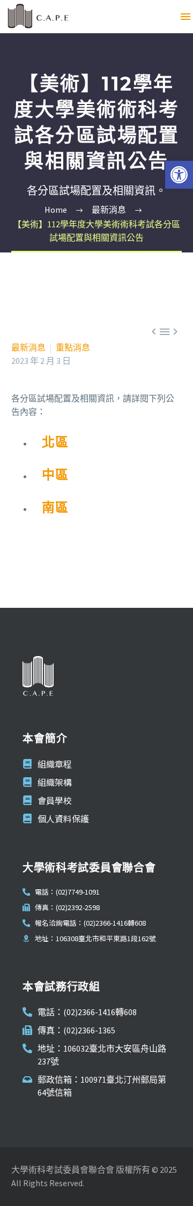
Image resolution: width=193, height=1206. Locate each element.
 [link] (175, 331)
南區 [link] (55, 507)
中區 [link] (55, 474)
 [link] (153, 331)
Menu (185, 17)
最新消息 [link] (28, 347)
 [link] (164, 331)
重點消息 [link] (73, 347)
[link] (179, 175)
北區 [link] (55, 442)
